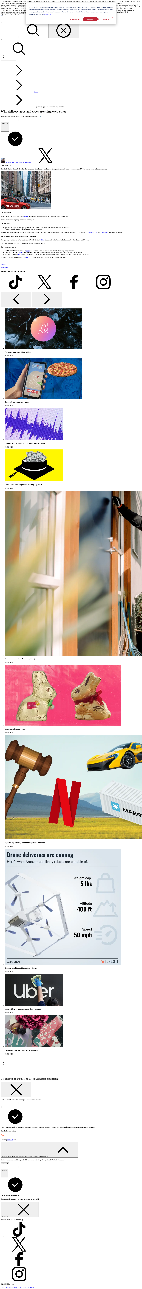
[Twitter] (19, 1251)
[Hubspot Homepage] (6, 20)
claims (43, 240)
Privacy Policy (12, 1287)
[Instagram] (19, 1281)
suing (28, 251)
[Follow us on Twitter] (45, 289)
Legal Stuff (4, 1287)
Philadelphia (104, 232)
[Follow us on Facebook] (74, 289)
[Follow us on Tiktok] (15, 289)
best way (28, 257)
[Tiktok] (19, 1236)
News (36, 92)
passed (26, 216)
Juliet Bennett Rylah (12, 162)
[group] (73, 332)
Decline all (106, 19)
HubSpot (10, 1140)
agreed (20, 254)
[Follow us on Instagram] (103, 289)
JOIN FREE (5, 1163)
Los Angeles (90, 232)
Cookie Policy (48, 14)
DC (96, 232)
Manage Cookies (74, 19)
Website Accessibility (29, 1287)
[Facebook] (19, 1266)
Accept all (90, 19)
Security (20, 1287)
